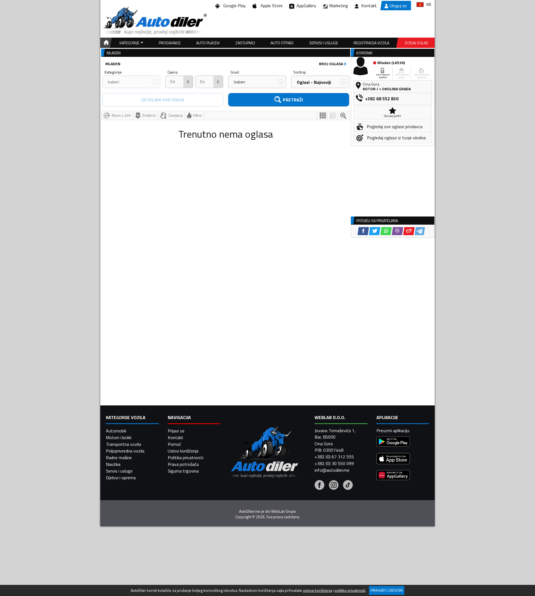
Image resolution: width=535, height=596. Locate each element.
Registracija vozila (371, 43)
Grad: (234, 72)
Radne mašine (119, 457)
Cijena (172, 72)
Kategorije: (113, 72)
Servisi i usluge (323, 43)
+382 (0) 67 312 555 (334, 456)
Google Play (233, 5)
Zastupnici (245, 43)
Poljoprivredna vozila (125, 450)
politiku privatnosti (350, 590)
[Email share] (409, 231)
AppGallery (305, 5)
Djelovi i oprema (121, 477)
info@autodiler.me (332, 470)
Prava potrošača (183, 464)
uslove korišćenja (317, 590)
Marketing (338, 5)
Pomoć (174, 444)
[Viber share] (397, 231)
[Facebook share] (363, 231)
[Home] (105, 43)
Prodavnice (170, 43)
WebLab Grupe (283, 511)
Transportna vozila (123, 444)
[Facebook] (319, 485)
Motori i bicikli (118, 437)
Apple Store (270, 5)
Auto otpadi (282, 43)
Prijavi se (176, 430)
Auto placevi (208, 43)
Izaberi (113, 82)
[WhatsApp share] (386, 231)
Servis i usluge (119, 471)
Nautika (113, 464)
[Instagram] (334, 485)
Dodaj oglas (416, 43)
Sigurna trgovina (183, 471)
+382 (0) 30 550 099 (334, 463)
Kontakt (369, 5)
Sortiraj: (299, 72)
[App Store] (393, 459)
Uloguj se (398, 5)
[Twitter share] (374, 231)
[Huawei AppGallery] (393, 476)
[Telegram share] (420, 231)
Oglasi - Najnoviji (314, 82)
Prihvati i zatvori (387, 590)
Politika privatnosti (185, 457)
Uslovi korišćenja (183, 450)
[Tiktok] (348, 485)
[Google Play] (393, 442)
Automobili (116, 430)
